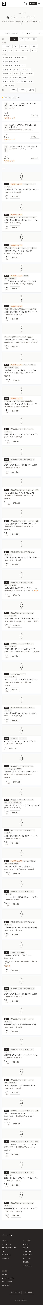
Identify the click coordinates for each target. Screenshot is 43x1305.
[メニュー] (39, 3)
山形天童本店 (7, 46)
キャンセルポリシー (8, 1282)
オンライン (24, 46)
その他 (34, 50)
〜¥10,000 (22, 90)
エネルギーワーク (27, 73)
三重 (10, 50)
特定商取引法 (6, 1285)
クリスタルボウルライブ (10, 69)
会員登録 (32, 3)
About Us (26, 1248)
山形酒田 (33, 46)
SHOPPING (5, 1258)
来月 (34, 39)
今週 (21, 39)
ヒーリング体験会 (8, 81)
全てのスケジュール (11, 33)
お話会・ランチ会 (8, 85)
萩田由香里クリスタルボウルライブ (13, 65)
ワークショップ (27, 33)
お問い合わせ (27, 1265)
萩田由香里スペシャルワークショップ (14, 57)
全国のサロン (27, 1255)
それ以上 (31, 90)
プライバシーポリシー (8, 1278)
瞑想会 (16, 73)
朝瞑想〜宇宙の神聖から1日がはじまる (14, 77)
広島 (17, 50)
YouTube (28, 1292)
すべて (13, 39)
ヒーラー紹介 (27, 1258)
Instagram (15, 1292)
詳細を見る (15, 196)
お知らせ (26, 1244)
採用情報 (26, 1262)
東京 (16, 46)
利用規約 (4, 1274)
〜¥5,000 (13, 90)
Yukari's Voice (27, 1251)
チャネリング (25, 69)
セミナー (4, 1251)
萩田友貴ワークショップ (10, 61)
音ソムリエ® (7, 73)
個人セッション (6, 1255)
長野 (4, 50)
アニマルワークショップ (24, 81)
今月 (28, 39)
